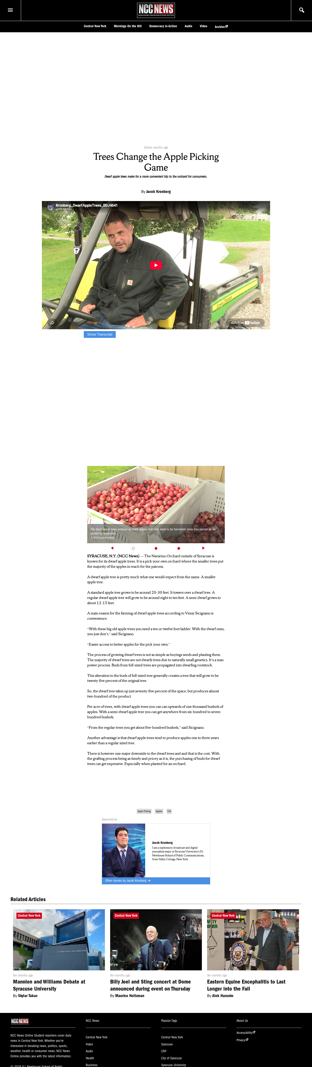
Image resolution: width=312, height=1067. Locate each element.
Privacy (241, 1040)
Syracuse (167, 1044)
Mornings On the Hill (128, 26)
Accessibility (244, 1033)
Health (90, 1058)
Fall (169, 811)
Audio (188, 26)
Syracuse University (173, 1065)
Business (92, 1065)
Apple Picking (144, 811)
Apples (159, 811)
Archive (220, 27)
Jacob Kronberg (137, 881)
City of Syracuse (171, 1058)
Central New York (95, 26)
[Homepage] (156, 16)
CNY (163, 1051)
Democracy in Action (163, 26)
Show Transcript (99, 334)
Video (203, 26)
